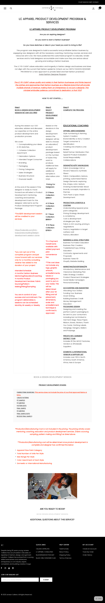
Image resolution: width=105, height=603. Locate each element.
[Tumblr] (13, 568)
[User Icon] (93, 8)
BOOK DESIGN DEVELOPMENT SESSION (52, 514)
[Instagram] (5, 568)
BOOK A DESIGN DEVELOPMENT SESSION (52, 377)
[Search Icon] (11, 8)
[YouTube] (9, 568)
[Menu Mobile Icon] (5, 8)
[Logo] (52, 8)
